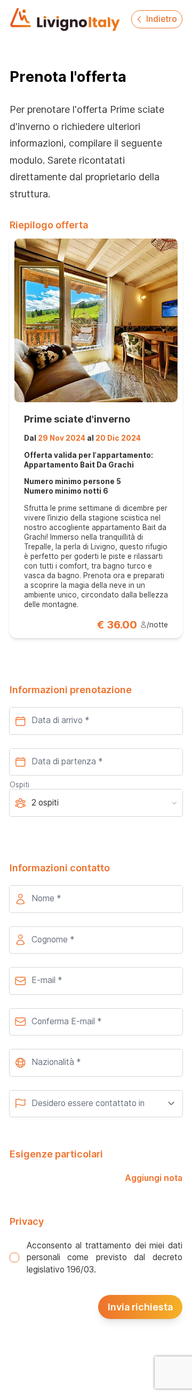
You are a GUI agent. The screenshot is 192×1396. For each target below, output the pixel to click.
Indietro (161, 19)
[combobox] (96, 1062)
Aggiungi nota (153, 1178)
